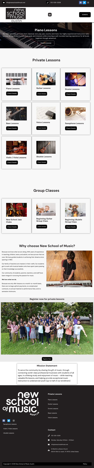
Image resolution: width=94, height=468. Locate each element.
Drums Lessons (45, 43)
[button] (50, 14)
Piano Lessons (52, 400)
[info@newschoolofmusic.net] (3, 2)
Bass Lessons (52, 413)
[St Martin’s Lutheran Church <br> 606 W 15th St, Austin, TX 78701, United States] (49, 450)
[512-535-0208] (47, 2)
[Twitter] (84, 2)
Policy (85, 464)
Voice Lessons (52, 418)
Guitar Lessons (53, 404)
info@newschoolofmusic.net (15, 2)
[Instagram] (88, 2)
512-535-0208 (55, 2)
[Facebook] (80, 2)
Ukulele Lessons (8, 433)
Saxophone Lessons (10, 424)
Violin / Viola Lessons (10, 429)
